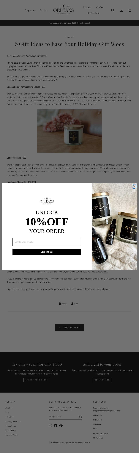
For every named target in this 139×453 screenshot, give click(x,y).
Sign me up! (47, 252)
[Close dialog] (134, 186)
